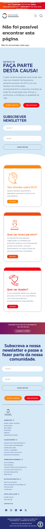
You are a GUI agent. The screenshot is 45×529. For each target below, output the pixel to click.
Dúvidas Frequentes (11, 472)
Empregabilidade (10, 448)
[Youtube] (21, 510)
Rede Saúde (8, 474)
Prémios (7, 433)
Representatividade (11, 435)
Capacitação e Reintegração (13, 445)
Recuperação (8, 465)
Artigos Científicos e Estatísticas (15, 467)
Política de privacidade (22, 523)
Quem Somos (8, 426)
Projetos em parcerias (12, 455)
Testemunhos (8, 487)
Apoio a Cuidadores (10, 450)
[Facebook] (6, 510)
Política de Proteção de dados (23, 526)
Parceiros (7, 430)
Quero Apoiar (8, 497)
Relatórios (8, 428)
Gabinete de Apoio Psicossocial (14, 443)
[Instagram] (11, 510)
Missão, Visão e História (12, 423)
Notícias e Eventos (10, 482)
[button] (35, 16)
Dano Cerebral (9, 463)
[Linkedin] (16, 510)
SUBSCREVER (22, 147)
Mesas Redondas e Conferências (15, 485)
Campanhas (8, 489)
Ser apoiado (8, 499)
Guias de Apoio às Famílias (13, 452)
